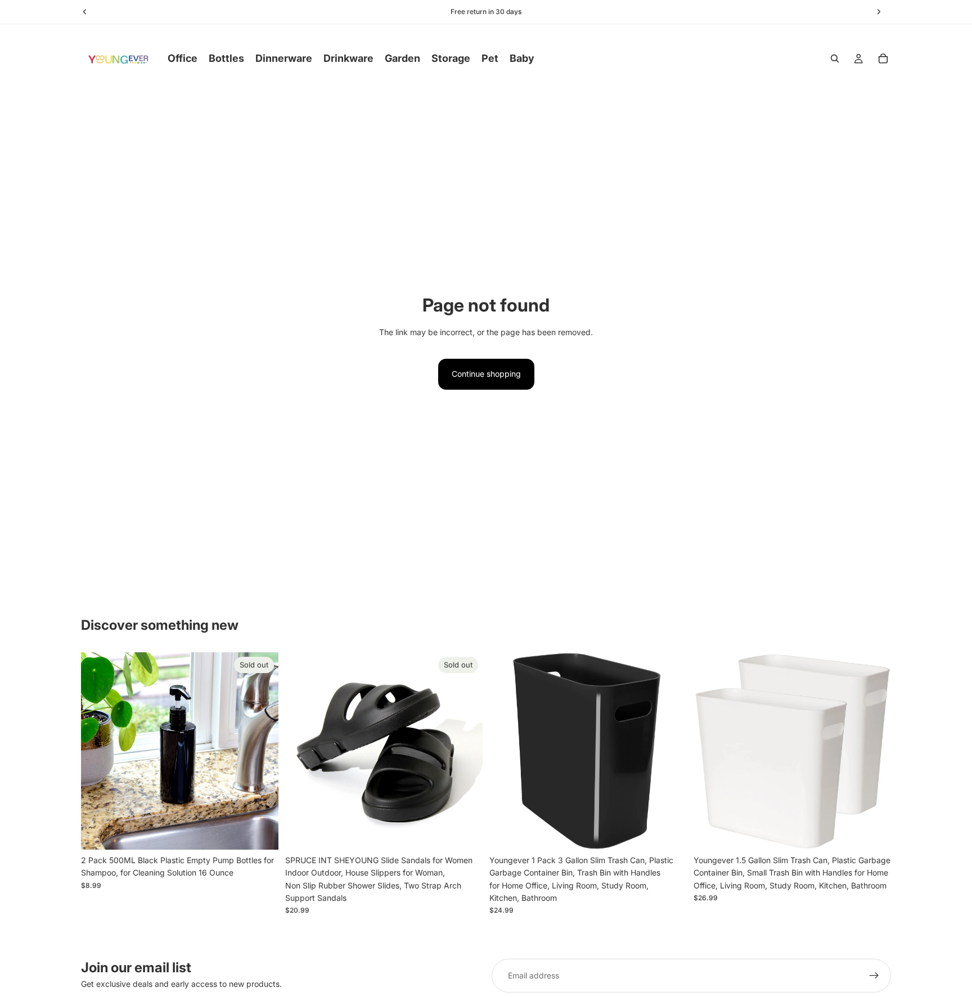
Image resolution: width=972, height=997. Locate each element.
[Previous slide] (302, 750)
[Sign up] (874, 975)
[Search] (834, 58)
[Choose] (669, 832)
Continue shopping (486, 373)
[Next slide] (466, 750)
